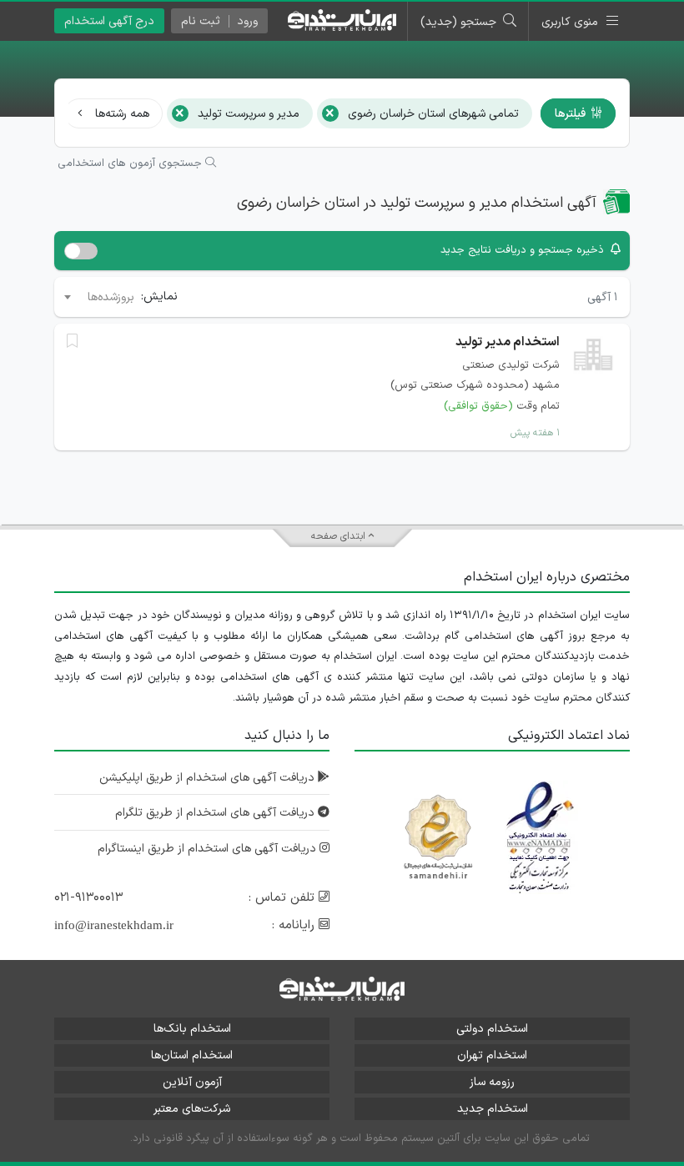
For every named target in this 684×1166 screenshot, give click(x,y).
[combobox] (98, 297)
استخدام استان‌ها (192, 1055)
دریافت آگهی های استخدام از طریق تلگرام (216, 813)
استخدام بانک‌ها (192, 1029)
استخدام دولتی (492, 1029)
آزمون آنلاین (192, 1082)
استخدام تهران (492, 1055)
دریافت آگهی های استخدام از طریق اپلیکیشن (208, 778)
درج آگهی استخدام (109, 21)
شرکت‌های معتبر (191, 1109)
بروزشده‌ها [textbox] (111, 297)
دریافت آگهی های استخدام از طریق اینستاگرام (208, 848)
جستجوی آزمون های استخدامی (131, 163)
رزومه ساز (492, 1082)
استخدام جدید (492, 1109)
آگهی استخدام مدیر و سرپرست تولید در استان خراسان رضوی (416, 203)
